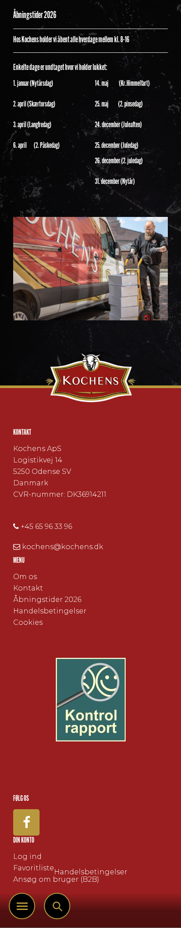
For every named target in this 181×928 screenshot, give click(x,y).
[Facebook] (26, 822)
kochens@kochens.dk (62, 547)
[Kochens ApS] (90, 378)
